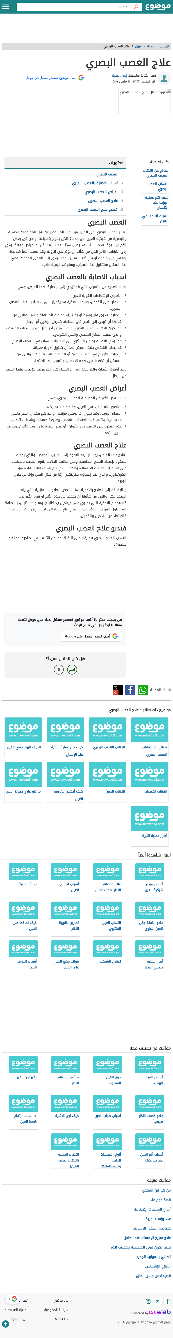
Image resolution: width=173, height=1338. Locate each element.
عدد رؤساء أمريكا (157, 1218)
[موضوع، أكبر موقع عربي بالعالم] (158, 7)
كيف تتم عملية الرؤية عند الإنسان (156, 202)
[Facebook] (167, 1301)
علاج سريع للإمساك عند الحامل (147, 1237)
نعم (72, 669)
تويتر (118, 690)
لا (59, 669)
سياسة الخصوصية (56, 1310)
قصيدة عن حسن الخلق (153, 1275)
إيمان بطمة (119, 76)
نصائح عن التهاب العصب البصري (155, 173)
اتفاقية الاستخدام (16, 1310)
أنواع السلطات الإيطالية (152, 1209)
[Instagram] (148, 1301)
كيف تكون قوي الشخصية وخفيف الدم (141, 1247)
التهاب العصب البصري (157, 186)
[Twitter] (157, 1301)
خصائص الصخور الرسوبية (152, 1228)
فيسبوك (130, 690)
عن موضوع (60, 1301)
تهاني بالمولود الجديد (153, 1256)
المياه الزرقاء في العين (155, 218)
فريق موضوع (19, 1319)
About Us (61, 1319)
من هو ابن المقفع (156, 1190)
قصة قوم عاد (160, 1199)
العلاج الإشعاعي (158, 1266)
